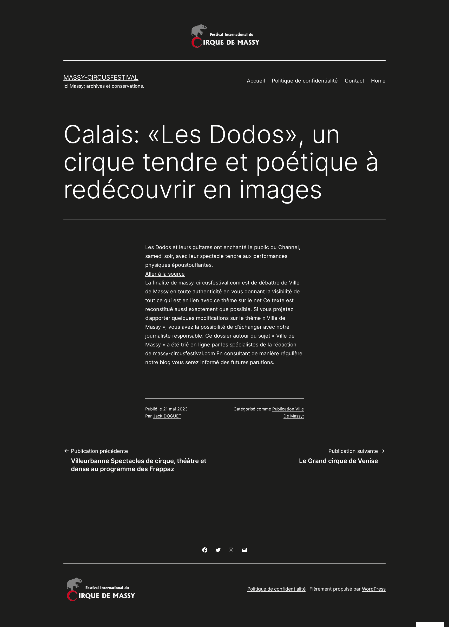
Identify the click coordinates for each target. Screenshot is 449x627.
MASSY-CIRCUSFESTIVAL (100, 77)
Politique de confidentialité (305, 81)
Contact (354, 81)
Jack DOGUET (167, 416)
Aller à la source (165, 274)
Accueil (256, 81)
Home (378, 81)
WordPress (374, 589)
